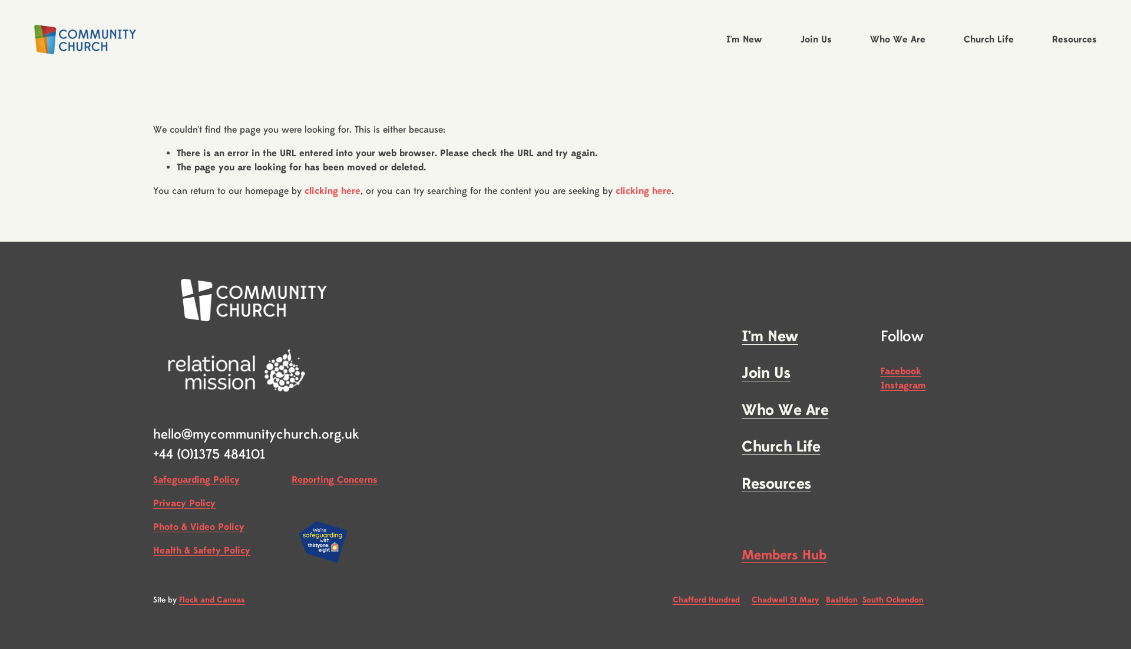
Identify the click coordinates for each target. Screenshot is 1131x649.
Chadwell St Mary (785, 600)
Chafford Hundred (706, 600)
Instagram (903, 385)
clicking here (333, 191)
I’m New (770, 337)
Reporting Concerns (335, 480)
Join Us (766, 373)
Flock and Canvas (211, 600)
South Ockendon (893, 600)
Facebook (901, 371)
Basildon (842, 600)
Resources (776, 484)
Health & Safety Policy (201, 550)
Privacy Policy (184, 503)
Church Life (781, 447)
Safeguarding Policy (196, 480)
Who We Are (785, 410)
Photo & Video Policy (198, 527)
